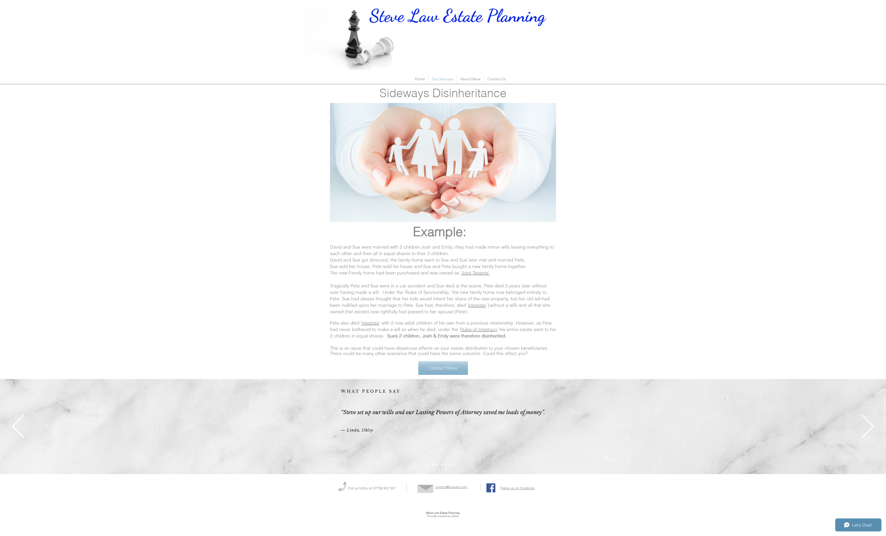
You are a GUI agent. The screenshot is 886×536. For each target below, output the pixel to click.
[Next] (868, 427)
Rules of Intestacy (478, 329)
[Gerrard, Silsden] (454, 465)
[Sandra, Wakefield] (441, 465)
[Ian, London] (449, 465)
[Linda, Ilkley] (433, 465)
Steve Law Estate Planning (436, 24)
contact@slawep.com (451, 487)
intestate (477, 305)
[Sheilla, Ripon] (445, 465)
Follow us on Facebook (517, 488)
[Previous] (18, 427)
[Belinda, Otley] (437, 465)
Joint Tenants (474, 273)
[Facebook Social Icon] (490, 487)
